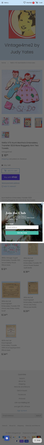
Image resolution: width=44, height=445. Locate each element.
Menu (6, 3)
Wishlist (30, 3)
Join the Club (22, 233)
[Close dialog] (42, 204)
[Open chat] (6, 438)
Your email (9, 224)
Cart (40, 3)
